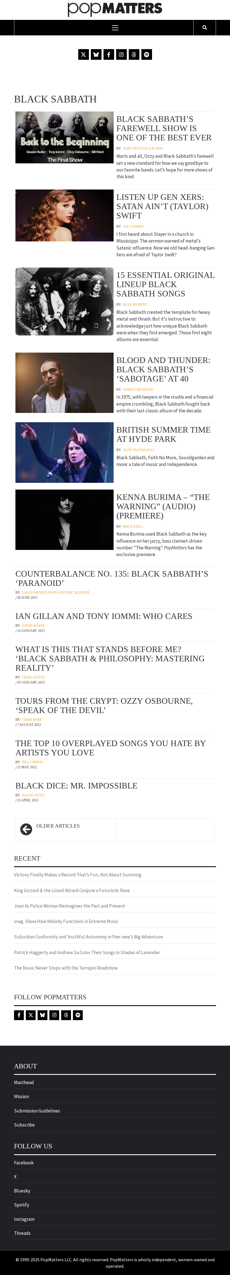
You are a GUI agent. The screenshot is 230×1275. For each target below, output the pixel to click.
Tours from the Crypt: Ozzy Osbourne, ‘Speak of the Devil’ (104, 705)
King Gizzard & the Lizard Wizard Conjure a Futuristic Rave (72, 890)
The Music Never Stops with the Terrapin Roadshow (66, 968)
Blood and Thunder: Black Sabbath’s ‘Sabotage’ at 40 (163, 369)
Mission (21, 1096)
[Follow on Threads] (134, 54)
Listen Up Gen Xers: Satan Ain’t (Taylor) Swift (162, 206)
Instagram (24, 1219)
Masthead (24, 1082)
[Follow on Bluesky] (96, 54)
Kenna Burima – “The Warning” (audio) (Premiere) (163, 506)
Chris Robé (32, 720)
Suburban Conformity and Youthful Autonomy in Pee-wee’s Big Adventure (88, 937)
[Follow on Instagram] (121, 54)
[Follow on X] (83, 54)
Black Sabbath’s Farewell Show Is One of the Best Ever (164, 128)
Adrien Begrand (138, 390)
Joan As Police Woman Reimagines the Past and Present (69, 906)
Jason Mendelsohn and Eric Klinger (55, 593)
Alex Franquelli (138, 450)
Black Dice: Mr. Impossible (76, 785)
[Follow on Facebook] (109, 54)
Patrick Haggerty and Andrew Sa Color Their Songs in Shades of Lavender (87, 952)
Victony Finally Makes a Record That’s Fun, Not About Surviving (77, 875)
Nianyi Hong (33, 795)
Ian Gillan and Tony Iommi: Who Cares (103, 616)
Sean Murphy (135, 305)
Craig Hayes (33, 677)
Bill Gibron (32, 762)
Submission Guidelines (37, 1111)
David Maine (33, 626)
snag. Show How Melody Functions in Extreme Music (66, 921)
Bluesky (22, 1191)
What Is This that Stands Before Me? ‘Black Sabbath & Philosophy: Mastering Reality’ (110, 658)
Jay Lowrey (133, 227)
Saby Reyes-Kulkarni (143, 148)
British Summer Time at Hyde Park (163, 434)
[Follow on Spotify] (146, 54)
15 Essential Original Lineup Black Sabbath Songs (165, 284)
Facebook (24, 1163)
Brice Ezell (133, 527)
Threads (22, 1233)
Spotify (21, 1205)
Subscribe (24, 1125)
